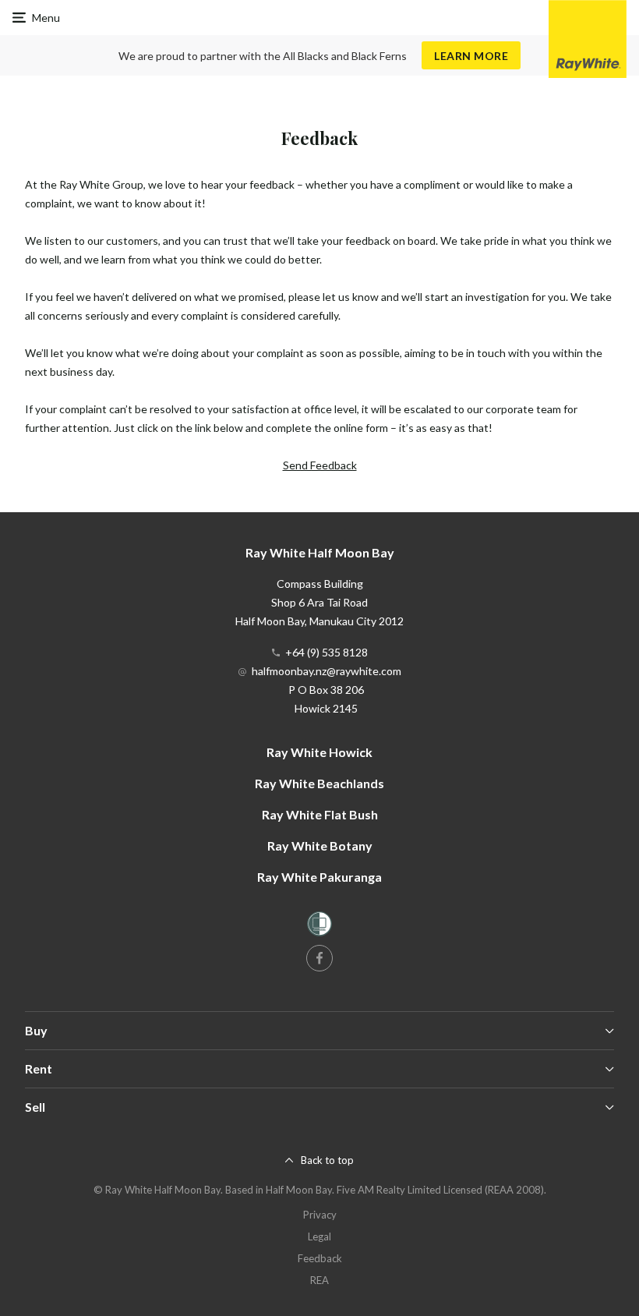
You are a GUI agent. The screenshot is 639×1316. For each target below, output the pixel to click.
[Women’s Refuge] (319, 926)
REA (319, 1280)
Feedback (320, 1258)
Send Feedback (320, 465)
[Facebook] (319, 958)
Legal (319, 1236)
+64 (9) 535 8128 (326, 652)
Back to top (327, 1160)
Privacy (320, 1214)
